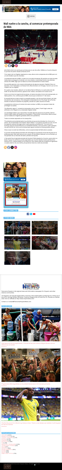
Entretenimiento (7, 449)
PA (2, 443)
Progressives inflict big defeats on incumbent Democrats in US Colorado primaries (26, 384)
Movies (4, 452)
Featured (4, 435)
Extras (4, 450)
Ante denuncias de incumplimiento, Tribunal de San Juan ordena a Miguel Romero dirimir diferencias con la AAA (28, 344)
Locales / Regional (7, 437)
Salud (3, 447)
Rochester (5, 441)
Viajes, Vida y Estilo (7, 453)
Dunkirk (4, 440)
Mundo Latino (6, 436)
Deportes (4, 448)
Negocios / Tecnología (9, 444)
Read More (4, 346)
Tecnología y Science (8, 445)
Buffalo (4, 439)
